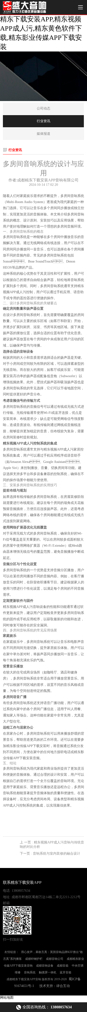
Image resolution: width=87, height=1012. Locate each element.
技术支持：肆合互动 (54, 986)
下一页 (50, 853)
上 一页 (52, 845)
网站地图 (7, 997)
